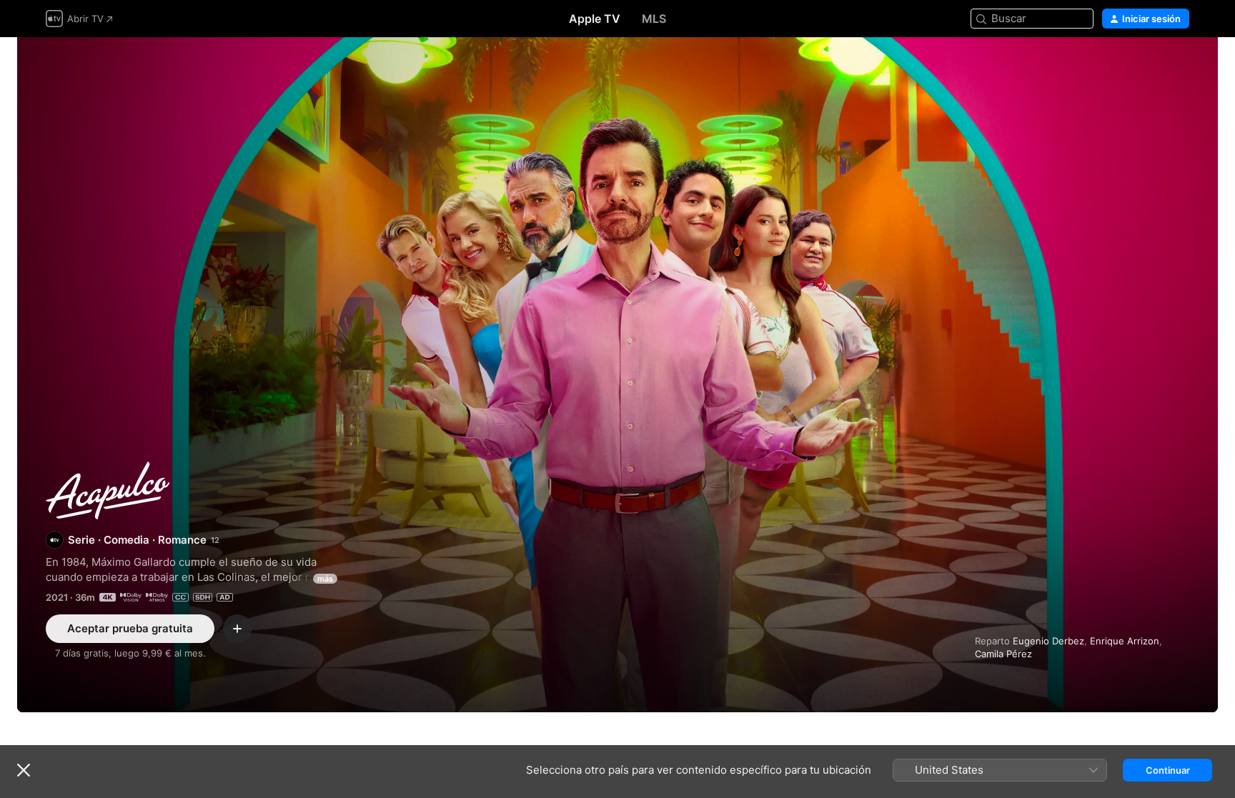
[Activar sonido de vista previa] (1179, 65)
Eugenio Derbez (1048, 641)
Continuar (1168, 770)
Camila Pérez (1003, 653)
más (325, 579)
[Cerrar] (23, 770)
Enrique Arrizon (1124, 641)
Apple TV (594, 18)
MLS (654, 18)
